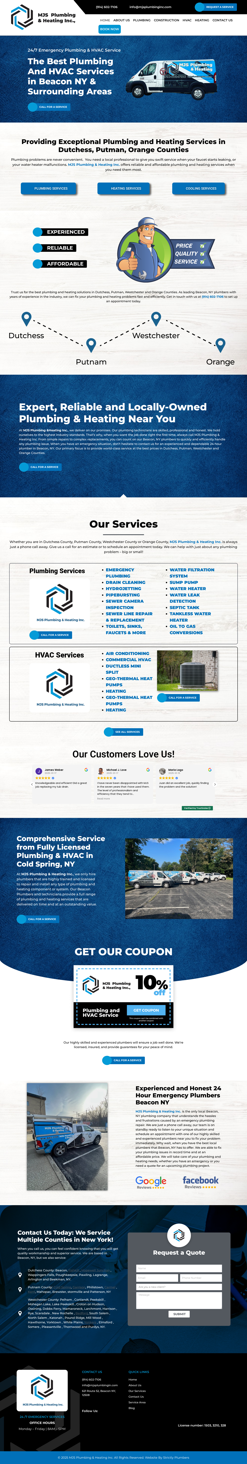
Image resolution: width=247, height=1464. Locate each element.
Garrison (79, 1287)
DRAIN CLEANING (125, 582)
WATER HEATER (188, 588)
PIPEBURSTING (123, 594)
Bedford (81, 1313)
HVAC (187, 20)
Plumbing (142, 20)
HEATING (116, 691)
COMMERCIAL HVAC (128, 659)
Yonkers (90, 1322)
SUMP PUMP (184, 582)
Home (105, 20)
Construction (166, 20)
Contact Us (223, 20)
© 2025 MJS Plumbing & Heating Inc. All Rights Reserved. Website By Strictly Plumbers (123, 1457)
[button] (214, 784)
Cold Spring (62, 1287)
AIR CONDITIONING (127, 653)
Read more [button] (41, 798)
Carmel (109, 1287)
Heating (202, 20)
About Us (121, 20)
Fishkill (73, 1270)
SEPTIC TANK (184, 607)
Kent (31, 1292)
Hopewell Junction (95, 1270)
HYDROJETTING (123, 588)
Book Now (109, 29)
